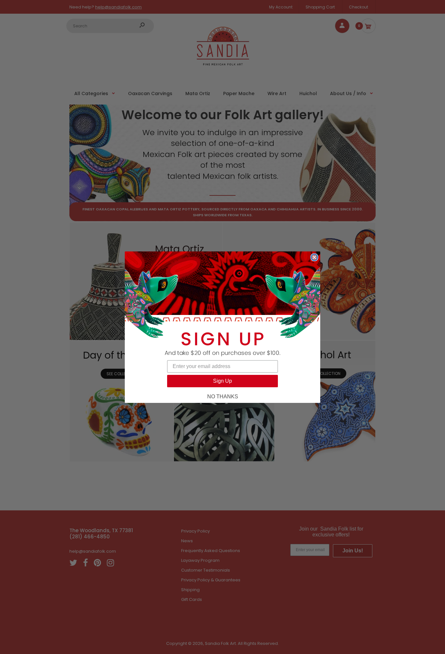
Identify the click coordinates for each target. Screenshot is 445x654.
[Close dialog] (314, 257)
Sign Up (222, 381)
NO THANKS (222, 396)
